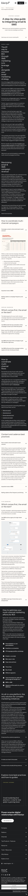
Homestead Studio (6, 93)
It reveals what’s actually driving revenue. (11, 765)
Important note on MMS (7, 290)
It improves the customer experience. (10, 737)
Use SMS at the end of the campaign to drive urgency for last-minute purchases (12, 349)
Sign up (21, 3)
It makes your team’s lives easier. (9, 759)
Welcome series (7, 410)
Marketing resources (10, 7)
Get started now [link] (8, 820)
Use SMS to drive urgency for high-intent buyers (11, 518)
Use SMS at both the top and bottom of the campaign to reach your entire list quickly (12, 325)
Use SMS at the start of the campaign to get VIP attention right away (12, 341)
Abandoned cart (7, 413)
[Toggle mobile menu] (26, 3)
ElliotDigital (16, 384)
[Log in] (15, 3)
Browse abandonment (8, 415)
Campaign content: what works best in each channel (12, 229)
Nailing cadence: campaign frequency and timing (12, 297)
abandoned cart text (8, 471)
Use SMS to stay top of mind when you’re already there (11, 599)
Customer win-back (8, 417)
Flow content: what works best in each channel (11, 443)
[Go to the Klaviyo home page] (5, 3)
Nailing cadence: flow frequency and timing (12, 492)
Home (2, 7)
